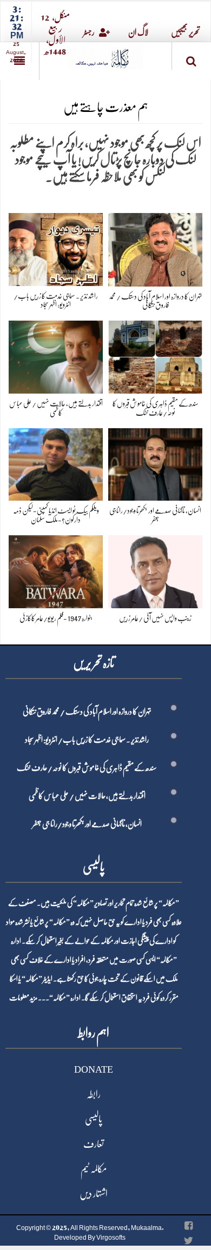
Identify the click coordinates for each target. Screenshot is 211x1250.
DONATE (93, 1069)
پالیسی (93, 1119)
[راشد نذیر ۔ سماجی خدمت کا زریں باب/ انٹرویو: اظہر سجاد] (56, 247)
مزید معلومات (23, 997)
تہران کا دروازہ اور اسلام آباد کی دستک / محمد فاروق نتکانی (87, 711)
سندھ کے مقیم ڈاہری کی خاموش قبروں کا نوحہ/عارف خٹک (87, 767)
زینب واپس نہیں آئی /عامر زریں (155, 618)
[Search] (191, 58)
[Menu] (19, 61)
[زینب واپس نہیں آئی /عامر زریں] (155, 569)
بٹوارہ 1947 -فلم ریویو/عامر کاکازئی (56, 618)
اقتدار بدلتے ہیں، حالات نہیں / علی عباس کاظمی (87, 796)
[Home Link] (105, 55)
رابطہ (94, 1094)
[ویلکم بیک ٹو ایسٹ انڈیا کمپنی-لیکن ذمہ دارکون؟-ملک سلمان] (56, 462)
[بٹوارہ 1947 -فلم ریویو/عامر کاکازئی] (56, 569)
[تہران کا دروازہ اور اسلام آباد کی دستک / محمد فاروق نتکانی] (155, 247)
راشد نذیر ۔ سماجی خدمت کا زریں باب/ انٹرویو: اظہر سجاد (87, 739)
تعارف (93, 1144)
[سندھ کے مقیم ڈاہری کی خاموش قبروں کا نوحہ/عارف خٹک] (155, 355)
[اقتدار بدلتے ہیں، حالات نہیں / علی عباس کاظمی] (56, 355)
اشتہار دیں (94, 1193)
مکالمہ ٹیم (94, 1169)
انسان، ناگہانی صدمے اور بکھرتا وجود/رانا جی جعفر (87, 824)
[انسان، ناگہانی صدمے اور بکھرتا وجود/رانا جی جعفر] (155, 462)
